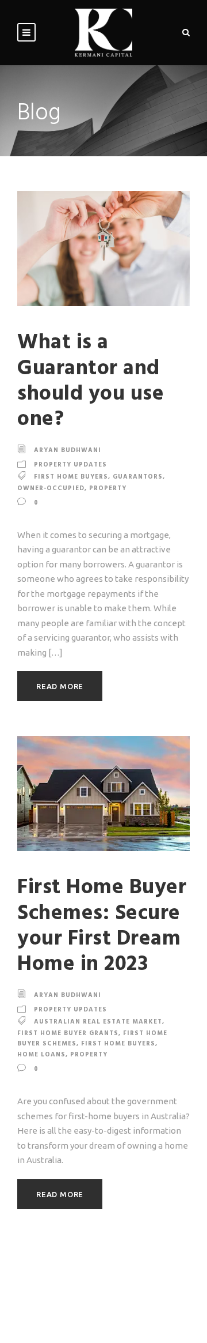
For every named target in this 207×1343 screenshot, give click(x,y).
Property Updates (70, 465)
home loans (41, 1054)
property (107, 488)
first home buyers (71, 477)
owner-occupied (51, 488)
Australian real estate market (98, 1022)
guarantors (138, 477)
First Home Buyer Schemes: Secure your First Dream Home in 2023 (101, 926)
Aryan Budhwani (67, 450)
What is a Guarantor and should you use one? (90, 381)
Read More (59, 686)
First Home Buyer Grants (67, 1033)
